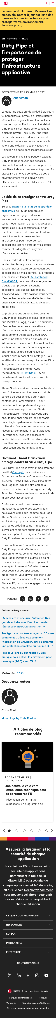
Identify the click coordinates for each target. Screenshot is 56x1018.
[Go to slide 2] (17, 830)
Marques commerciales (20, 997)
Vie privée (11, 1003)
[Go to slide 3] (24, 830)
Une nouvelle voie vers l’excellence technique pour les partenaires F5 (25, 790)
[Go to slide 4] (31, 830)
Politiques (42, 997)
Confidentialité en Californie (36, 1003)
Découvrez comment (38, 890)
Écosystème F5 (17, 777)
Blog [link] (24, 38)
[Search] (45, 3)
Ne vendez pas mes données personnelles (28, 1008)
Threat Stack (28, 373)
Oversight (18, 472)
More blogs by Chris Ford (17, 718)
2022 (20, 673)
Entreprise (9, 38)
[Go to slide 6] (46, 830)
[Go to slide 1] (9, 830)
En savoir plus (10, 25)
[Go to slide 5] (39, 830)
